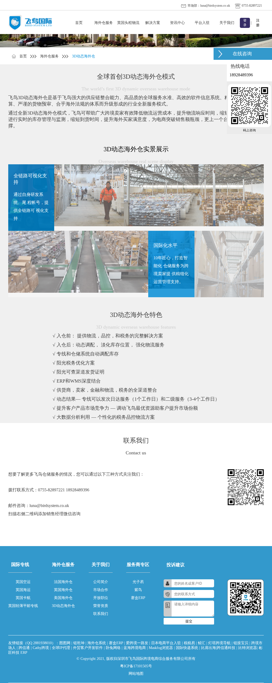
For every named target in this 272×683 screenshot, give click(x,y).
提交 (188, 621)
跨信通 (24, 648)
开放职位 (100, 598)
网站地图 (136, 674)
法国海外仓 (63, 582)
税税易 (189, 643)
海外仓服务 (103, 23)
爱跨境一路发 (137, 643)
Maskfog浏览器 (161, 648)
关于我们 (226, 23)
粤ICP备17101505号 (136, 666)
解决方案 (152, 23)
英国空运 (23, 582)
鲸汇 (201, 643)
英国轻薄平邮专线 (23, 606)
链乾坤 (78, 643)
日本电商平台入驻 (166, 643)
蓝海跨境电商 (135, 648)
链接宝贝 (240, 643)
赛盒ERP (138, 598)
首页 (79, 23)
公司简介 (100, 582)
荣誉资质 (100, 606)
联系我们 (100, 614)
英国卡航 (23, 598)
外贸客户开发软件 (88, 648)
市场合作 (100, 590)
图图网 (64, 643)
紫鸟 (138, 590)
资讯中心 (177, 23)
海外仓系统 (96, 643)
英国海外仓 (63, 590)
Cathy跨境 (41, 648)
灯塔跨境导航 (219, 643)
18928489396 (241, 75)
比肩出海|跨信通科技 (218, 648)
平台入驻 (202, 23)
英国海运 (23, 590)
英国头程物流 (128, 23)
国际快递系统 (187, 648)
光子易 (138, 582)
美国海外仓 (63, 598)
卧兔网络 (113, 648)
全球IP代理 (61, 648)
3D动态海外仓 (63, 606)
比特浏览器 (247, 648)
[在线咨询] (220, 54)
